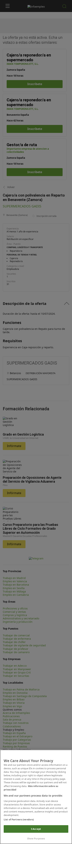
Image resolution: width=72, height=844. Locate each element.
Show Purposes (36, 838)
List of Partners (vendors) (19, 819)
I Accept (36, 829)
